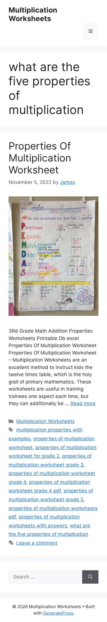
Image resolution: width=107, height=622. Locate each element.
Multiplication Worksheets (33, 14)
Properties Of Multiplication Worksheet (40, 158)
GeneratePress (58, 613)
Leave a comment (36, 543)
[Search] (90, 577)
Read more (83, 403)
